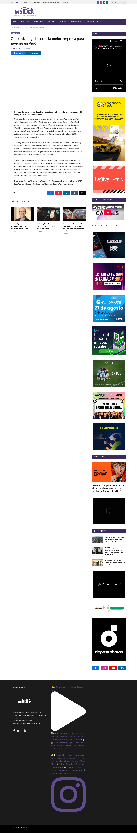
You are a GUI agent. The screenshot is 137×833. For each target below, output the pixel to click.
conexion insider (93, 22)
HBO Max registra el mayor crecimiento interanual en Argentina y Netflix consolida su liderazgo (115, 551)
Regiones (25, 22)
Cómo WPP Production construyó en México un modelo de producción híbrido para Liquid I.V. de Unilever (47, 2)
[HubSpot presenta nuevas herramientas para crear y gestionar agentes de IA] (22, 214)
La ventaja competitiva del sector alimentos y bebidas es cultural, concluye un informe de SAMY (108, 488)
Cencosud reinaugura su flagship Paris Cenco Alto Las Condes (115, 562)
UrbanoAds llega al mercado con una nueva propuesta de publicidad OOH (115, 539)
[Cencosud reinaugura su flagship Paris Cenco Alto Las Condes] (97, 562)
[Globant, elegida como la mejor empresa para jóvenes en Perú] (48, 82)
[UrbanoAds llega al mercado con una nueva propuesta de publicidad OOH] (97, 539)
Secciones (38, 22)
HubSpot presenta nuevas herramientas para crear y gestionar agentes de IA (21, 226)
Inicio (12, 27)
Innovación (15, 33)
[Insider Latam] (24, 11)
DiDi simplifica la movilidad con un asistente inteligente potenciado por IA (48, 226)
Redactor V (17, 48)
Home (15, 22)
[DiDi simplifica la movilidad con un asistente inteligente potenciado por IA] (48, 214)
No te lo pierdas (99, 531)
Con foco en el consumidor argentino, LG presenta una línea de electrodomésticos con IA (73, 227)
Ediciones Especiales (57, 22)
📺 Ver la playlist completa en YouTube (105, 225)
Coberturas (76, 22)
